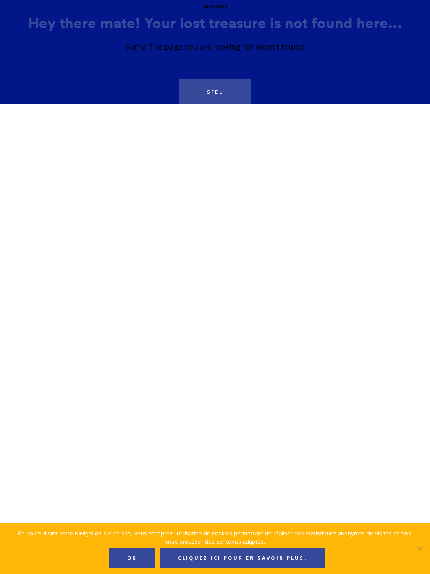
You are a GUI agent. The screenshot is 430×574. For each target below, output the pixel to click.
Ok (132, 558)
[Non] (419, 548)
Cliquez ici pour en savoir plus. (242, 558)
